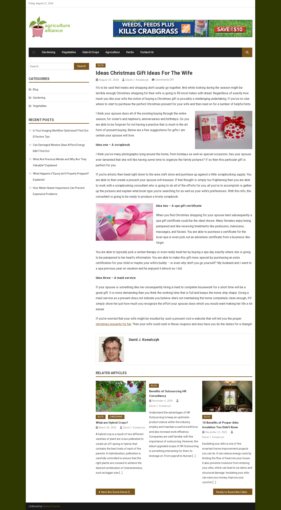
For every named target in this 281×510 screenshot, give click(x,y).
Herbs (130, 52)
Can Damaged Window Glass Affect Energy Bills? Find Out (59, 148)
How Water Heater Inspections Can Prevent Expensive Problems (59, 191)
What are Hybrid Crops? (112, 422)
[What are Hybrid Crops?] (121, 396)
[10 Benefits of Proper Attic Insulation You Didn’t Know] (227, 396)
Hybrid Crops (90, 52)
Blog (101, 65)
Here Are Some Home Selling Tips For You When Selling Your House (118, 492)
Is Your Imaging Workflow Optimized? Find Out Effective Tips (60, 133)
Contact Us (147, 52)
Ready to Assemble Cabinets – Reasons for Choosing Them (234, 492)
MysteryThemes (51, 506)
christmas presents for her (113, 324)
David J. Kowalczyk (137, 79)
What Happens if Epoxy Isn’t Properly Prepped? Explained (61, 176)
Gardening (48, 52)
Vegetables (69, 52)
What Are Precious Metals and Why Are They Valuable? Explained (60, 162)
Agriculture (113, 52)
